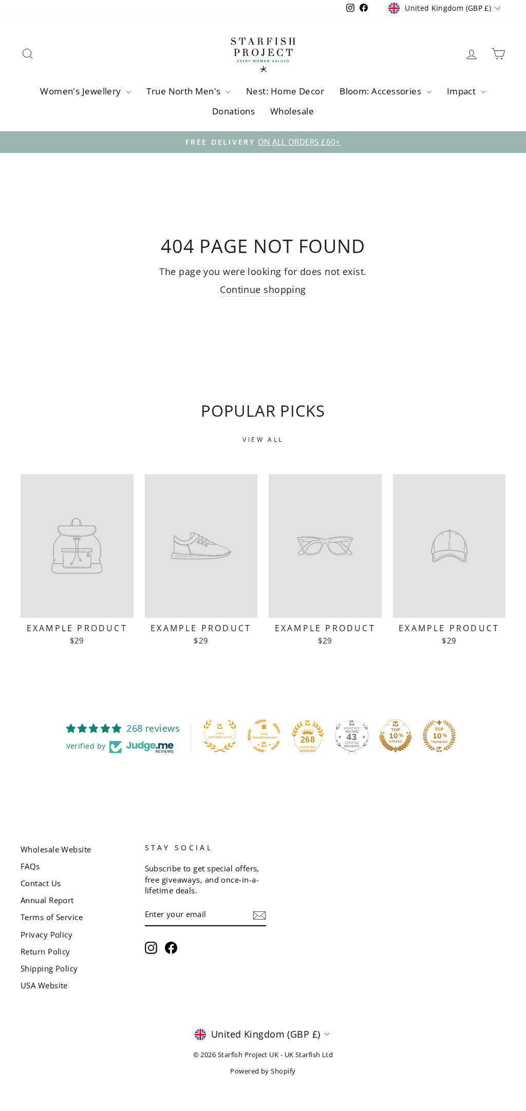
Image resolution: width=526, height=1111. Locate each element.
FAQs (30, 866)
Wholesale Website (56, 849)
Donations (233, 111)
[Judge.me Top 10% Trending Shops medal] (439, 735)
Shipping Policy (49, 968)
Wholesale (292, 111)
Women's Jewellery (81, 91)
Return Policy (45, 951)
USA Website (44, 985)
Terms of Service (52, 917)
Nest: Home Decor (285, 91)
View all (263, 439)
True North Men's (184, 91)
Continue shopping (263, 289)
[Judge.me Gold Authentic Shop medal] (219, 735)
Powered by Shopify (262, 1071)
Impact (462, 91)
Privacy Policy (46, 934)
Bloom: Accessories (382, 91)
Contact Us (41, 883)
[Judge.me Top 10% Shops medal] (395, 735)
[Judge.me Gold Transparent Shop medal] (264, 735)
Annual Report (47, 900)
